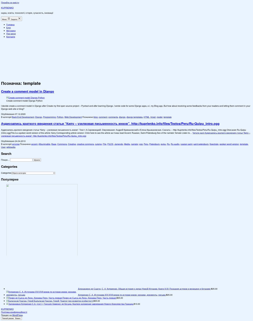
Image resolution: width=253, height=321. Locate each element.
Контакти (10, 36)
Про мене (11, 33)
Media (127, 144)
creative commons (85, 144)
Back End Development (23, 117)
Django (38, 117)
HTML (146, 117)
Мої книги (11, 30)
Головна (10, 24)
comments (113, 117)
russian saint (186, 144)
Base (53, 144)
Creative (72, 144)
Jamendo (118, 144)
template (168, 117)
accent (34, 144)
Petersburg (154, 144)
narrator (134, 144)
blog (96, 117)
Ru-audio (175, 144)
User (3, 147)
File (104, 144)
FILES (110, 144)
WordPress (17, 315)
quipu (163, 144)
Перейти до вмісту (10, 2)
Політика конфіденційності (14, 312)
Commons (62, 144)
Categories (6, 172)
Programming (49, 117)
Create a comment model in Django (27, 91)
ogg (141, 144)
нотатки (16, 144)
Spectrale (214, 144)
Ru (168, 144)
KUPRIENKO (7, 7)
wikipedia (10, 147)
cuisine (98, 144)
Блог (8, 27)
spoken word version (229, 144)
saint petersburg (200, 144)
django (122, 117)
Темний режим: (8, 318)
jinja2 (153, 117)
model (159, 117)
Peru (146, 144)
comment (103, 117)
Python (60, 117)
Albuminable (44, 144)
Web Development (73, 117)
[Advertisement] (126, 58)
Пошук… (5, 159)
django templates (134, 117)
